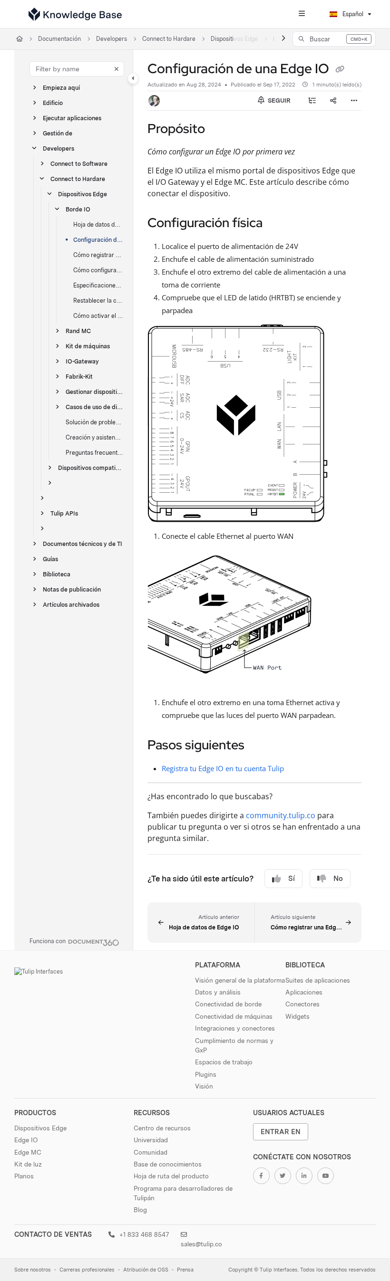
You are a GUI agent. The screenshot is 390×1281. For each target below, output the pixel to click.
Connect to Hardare (168, 38)
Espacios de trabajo (224, 1062)
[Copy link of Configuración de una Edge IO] (339, 69)
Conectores (302, 1004)
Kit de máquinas (88, 346)
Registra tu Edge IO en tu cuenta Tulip (223, 768)
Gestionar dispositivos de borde (95, 391)
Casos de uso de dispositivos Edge (95, 407)
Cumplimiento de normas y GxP (234, 1045)
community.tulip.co (280, 815)
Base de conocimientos (168, 1164)
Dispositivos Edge (82, 194)
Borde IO (78, 209)
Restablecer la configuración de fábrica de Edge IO (98, 300)
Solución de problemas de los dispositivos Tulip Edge (95, 422)
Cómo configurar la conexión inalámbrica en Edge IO (98, 270)
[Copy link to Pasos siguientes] (259, 746)
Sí (291, 878)
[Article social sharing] (333, 100)
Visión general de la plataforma (240, 980)
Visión (204, 1086)
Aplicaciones (303, 992)
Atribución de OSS (145, 1270)
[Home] (75, 14)
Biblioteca (56, 574)
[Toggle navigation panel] (133, 78)
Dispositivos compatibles (91, 467)
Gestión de (57, 133)
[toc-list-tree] (312, 100)
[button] (334, 39)
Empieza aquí (61, 87)
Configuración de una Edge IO (98, 239)
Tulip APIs (64, 513)
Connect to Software (78, 163)
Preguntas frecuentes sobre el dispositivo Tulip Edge (95, 452)
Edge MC (27, 1152)
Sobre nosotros (32, 1270)
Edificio (53, 102)
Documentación (59, 38)
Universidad (151, 1140)
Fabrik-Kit (79, 376)
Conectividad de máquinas (234, 1016)
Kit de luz (28, 1164)
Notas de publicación (72, 589)
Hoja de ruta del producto (171, 1176)
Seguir (278, 100)
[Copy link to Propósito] (219, 129)
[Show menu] (301, 14)
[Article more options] (353, 100)
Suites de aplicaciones (317, 980)
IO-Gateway (82, 361)
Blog (140, 1210)
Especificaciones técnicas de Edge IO (98, 285)
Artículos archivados (71, 604)
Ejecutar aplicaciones (72, 118)
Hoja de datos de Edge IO (98, 224)
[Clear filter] (116, 68)
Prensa (185, 1270)
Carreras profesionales (87, 1270)
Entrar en (281, 1132)
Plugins (205, 1074)
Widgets (297, 1016)
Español (352, 14)
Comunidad (150, 1152)
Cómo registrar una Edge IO (98, 254)
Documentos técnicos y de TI (82, 543)
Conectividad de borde (228, 1004)
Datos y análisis (218, 992)
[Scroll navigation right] (283, 39)
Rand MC (78, 331)
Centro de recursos (162, 1128)
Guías (50, 559)
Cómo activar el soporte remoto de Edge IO (98, 315)
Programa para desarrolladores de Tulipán (183, 1193)
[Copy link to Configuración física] (277, 223)
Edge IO (26, 1140)
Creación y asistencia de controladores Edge (95, 437)
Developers (111, 38)
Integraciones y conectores (235, 1028)
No (338, 878)
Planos (24, 1176)
